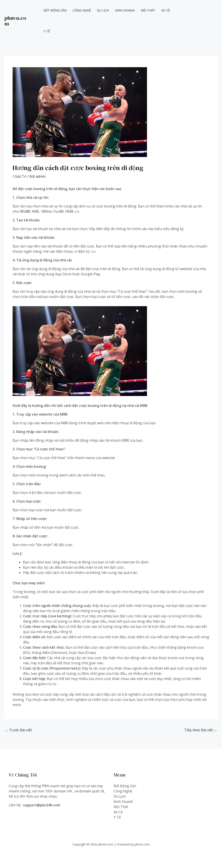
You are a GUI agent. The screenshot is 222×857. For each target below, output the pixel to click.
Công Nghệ (82, 10)
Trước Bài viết (18, 730)
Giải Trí (20, 176)
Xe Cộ (165, 10)
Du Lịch (103, 10)
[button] (199, 21)
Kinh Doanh (125, 10)
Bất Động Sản (55, 10)
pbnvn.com (15, 20)
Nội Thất (148, 10)
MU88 (25, 211)
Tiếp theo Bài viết (200, 730)
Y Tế (47, 31)
